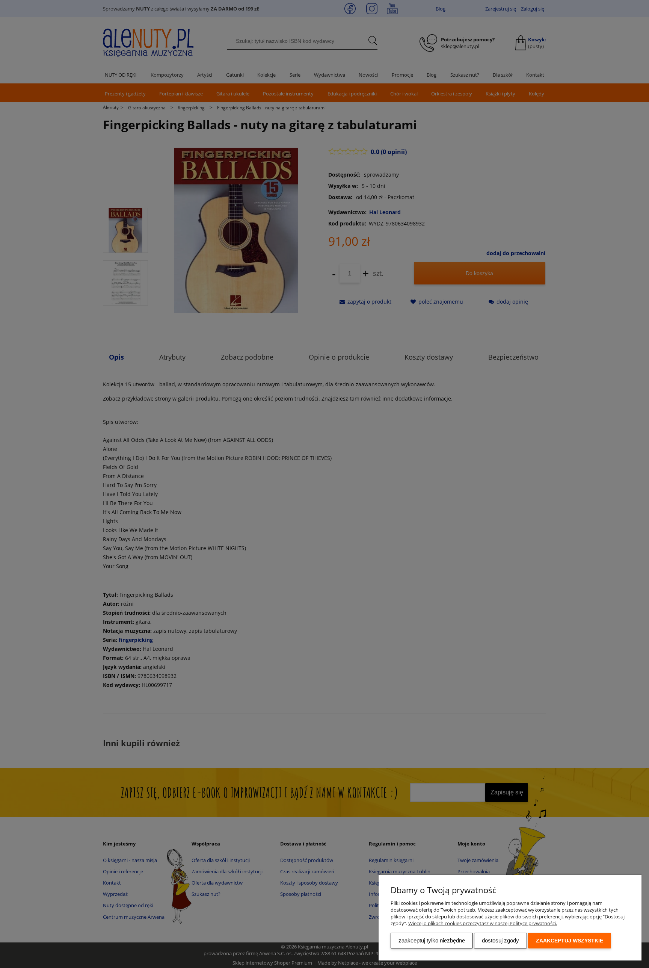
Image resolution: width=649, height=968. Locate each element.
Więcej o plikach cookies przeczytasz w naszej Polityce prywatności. (482, 923)
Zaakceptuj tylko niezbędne (431, 940)
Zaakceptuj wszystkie (569, 941)
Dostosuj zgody (500, 940)
